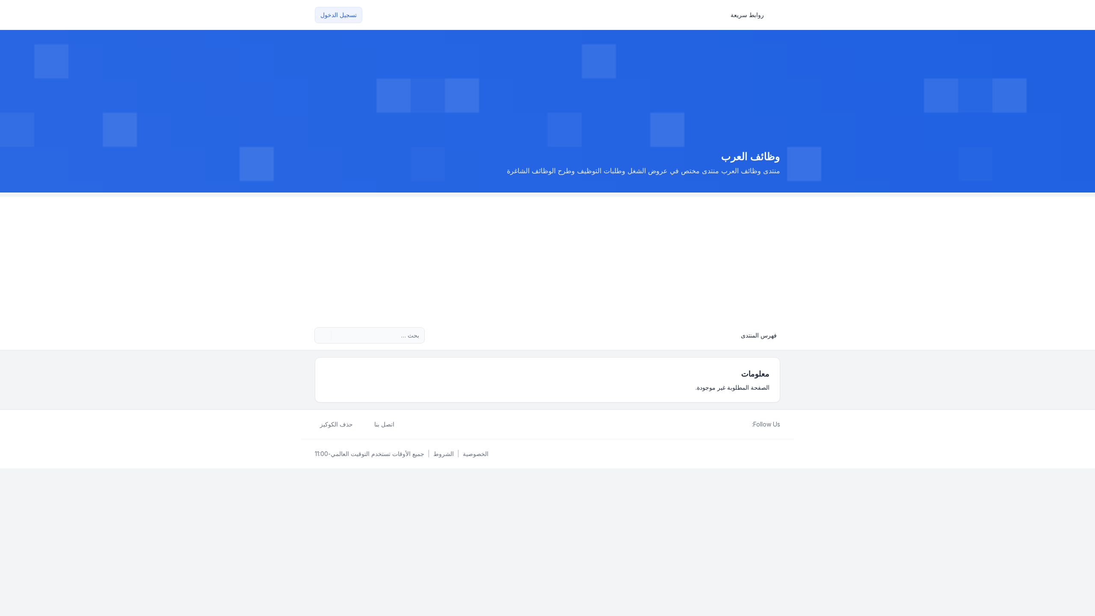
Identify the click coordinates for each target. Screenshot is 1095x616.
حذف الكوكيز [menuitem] (336, 424)
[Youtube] (733, 424)
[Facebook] (747, 424)
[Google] (726, 424)
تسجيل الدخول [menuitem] (338, 14)
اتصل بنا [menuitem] (384, 424)
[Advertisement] (547, 257)
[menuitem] (751, 15)
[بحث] (338, 335)
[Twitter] (740, 424)
